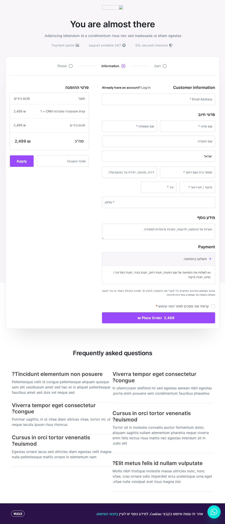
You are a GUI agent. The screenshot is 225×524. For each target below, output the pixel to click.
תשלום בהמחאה (195, 259)
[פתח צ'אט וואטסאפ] (214, 511)
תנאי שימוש (166, 306)
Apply (21, 161)
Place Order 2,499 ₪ (156, 318)
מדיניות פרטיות (175, 294)
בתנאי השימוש (107, 514)
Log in (146, 87)
